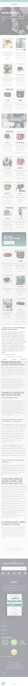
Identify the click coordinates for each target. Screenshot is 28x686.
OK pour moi (23, 359)
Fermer (4, 359)
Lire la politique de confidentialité (8, 354)
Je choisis (14, 359)
